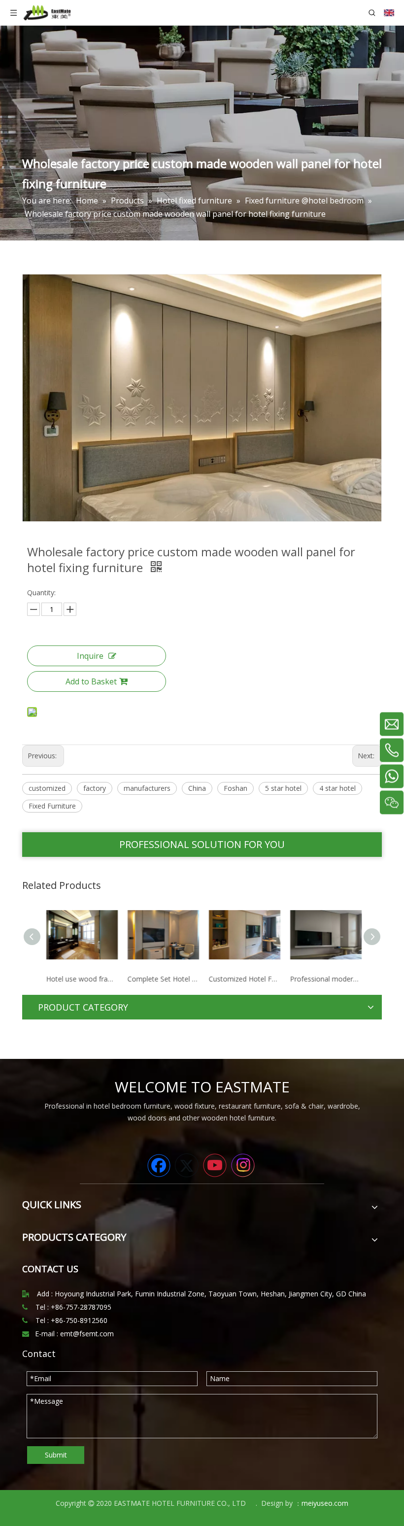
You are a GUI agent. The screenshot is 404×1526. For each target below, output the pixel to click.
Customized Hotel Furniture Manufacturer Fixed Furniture (242, 978)
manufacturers (147, 788)
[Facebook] (158, 1165)
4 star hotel (337, 788)
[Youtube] (215, 1165)
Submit (56, 1454)
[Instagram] (243, 1165)
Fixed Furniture (52, 806)
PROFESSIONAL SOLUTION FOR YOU (202, 844)
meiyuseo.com (325, 1503)
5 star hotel (283, 788)
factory (94, 788)
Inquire (90, 655)
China (197, 788)
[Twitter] (187, 1165)
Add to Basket (91, 681)
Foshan (235, 788)
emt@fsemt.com (87, 1333)
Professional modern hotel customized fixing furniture (324, 978)
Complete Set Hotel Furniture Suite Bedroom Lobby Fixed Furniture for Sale (161, 978)
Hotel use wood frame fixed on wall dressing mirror (80, 978)
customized (47, 788)
